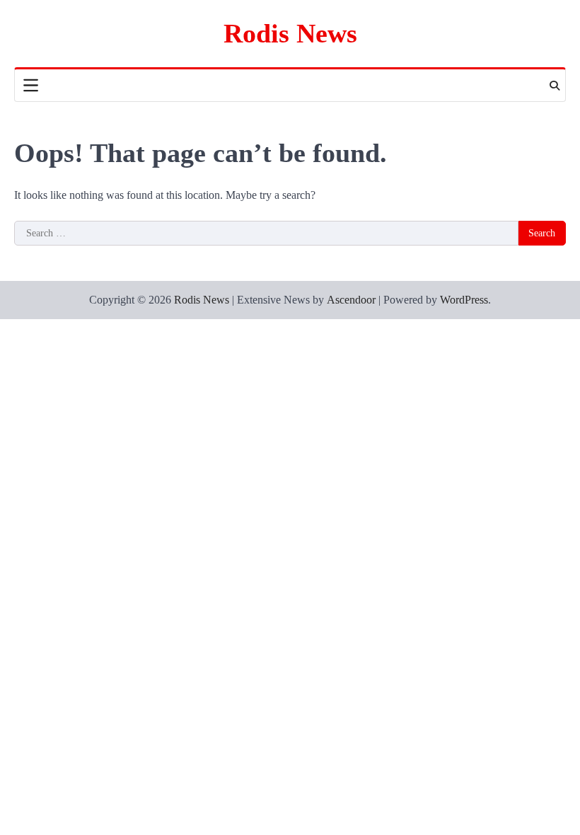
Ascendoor (351, 300)
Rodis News (290, 33)
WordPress (464, 300)
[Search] (554, 85)
